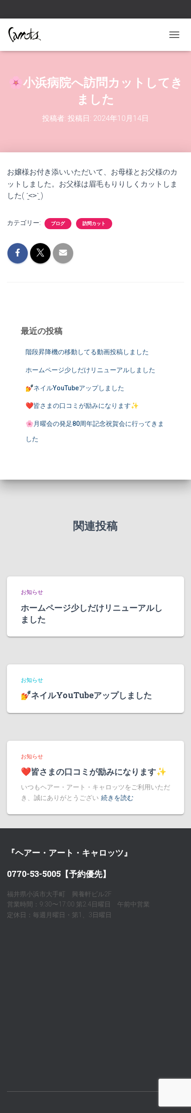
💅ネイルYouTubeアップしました (74, 388)
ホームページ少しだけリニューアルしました (90, 370)
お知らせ (32, 592)
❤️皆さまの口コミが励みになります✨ (82, 405)
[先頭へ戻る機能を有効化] (173, 1094)
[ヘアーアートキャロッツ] (28, 34)
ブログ (58, 223)
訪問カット (94, 223)
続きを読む (117, 797)
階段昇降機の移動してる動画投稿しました (87, 352)
